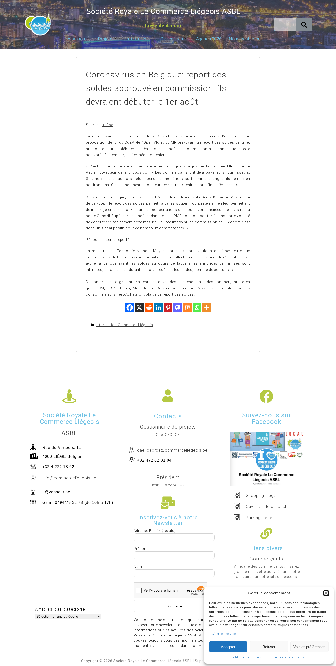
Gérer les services (225, 634)
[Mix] (187, 307)
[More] (206, 307)
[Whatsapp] (197, 307)
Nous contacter (244, 38)
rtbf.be (107, 125)
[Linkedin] (158, 307)
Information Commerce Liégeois (124, 325)
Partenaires (172, 38)
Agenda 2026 (209, 38)
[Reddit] (149, 307)
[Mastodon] (177, 307)
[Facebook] (129, 307)
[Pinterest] (168, 307)
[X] (139, 307)
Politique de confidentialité (284, 657)
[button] (326, 593)
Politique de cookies (246, 657)
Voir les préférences (309, 647)
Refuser (268, 647)
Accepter (228, 647)
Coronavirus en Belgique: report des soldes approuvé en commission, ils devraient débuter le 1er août (156, 88)
